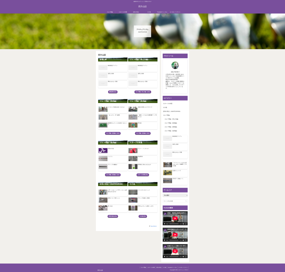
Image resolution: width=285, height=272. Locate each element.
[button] (186, 201)
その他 (165, 107)
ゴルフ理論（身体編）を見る (143, 133)
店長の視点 (159, 267)
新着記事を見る (112, 91)
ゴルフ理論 (166, 115)
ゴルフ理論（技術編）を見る (113, 133)
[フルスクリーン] (185, 224)
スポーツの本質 (167, 103)
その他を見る (143, 216)
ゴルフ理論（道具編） (171, 131)
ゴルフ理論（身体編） (171, 127)
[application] (175, 218)
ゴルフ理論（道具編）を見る (113, 174)
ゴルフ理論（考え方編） (171, 119)
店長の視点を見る (113, 216)
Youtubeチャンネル (172, 267)
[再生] (164, 224)
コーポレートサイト (183, 267)
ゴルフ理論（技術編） (171, 123)
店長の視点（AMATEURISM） (172, 111)
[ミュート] (183, 224)
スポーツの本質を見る (143, 174)
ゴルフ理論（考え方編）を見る (143, 91)
